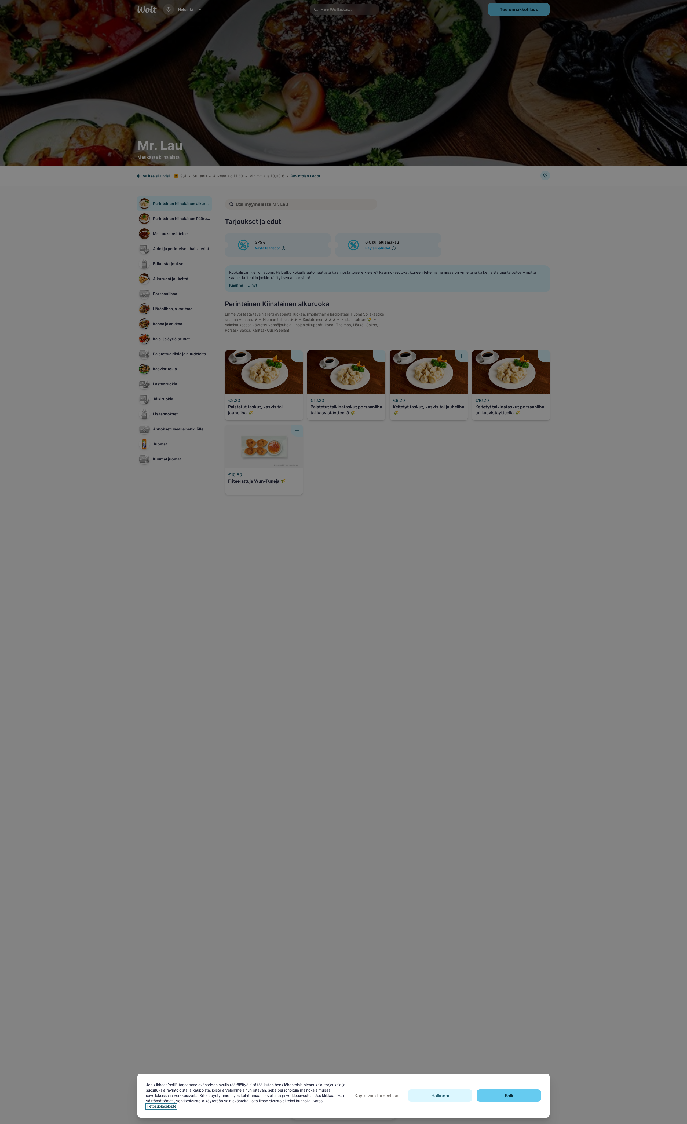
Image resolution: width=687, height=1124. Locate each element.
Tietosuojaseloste (161, 1106)
